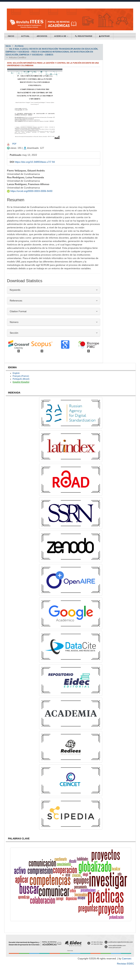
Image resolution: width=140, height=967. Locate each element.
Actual (25, 36)
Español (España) (21, 382)
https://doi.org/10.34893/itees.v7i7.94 (35, 162)
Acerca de (60, 36)
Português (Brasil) (21, 379)
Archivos (42, 36)
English (16, 373)
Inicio (11, 36)
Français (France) (21, 376)
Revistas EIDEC (125, 963)
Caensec (126, 958)
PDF (14, 144)
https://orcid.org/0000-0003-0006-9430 (31, 191)
